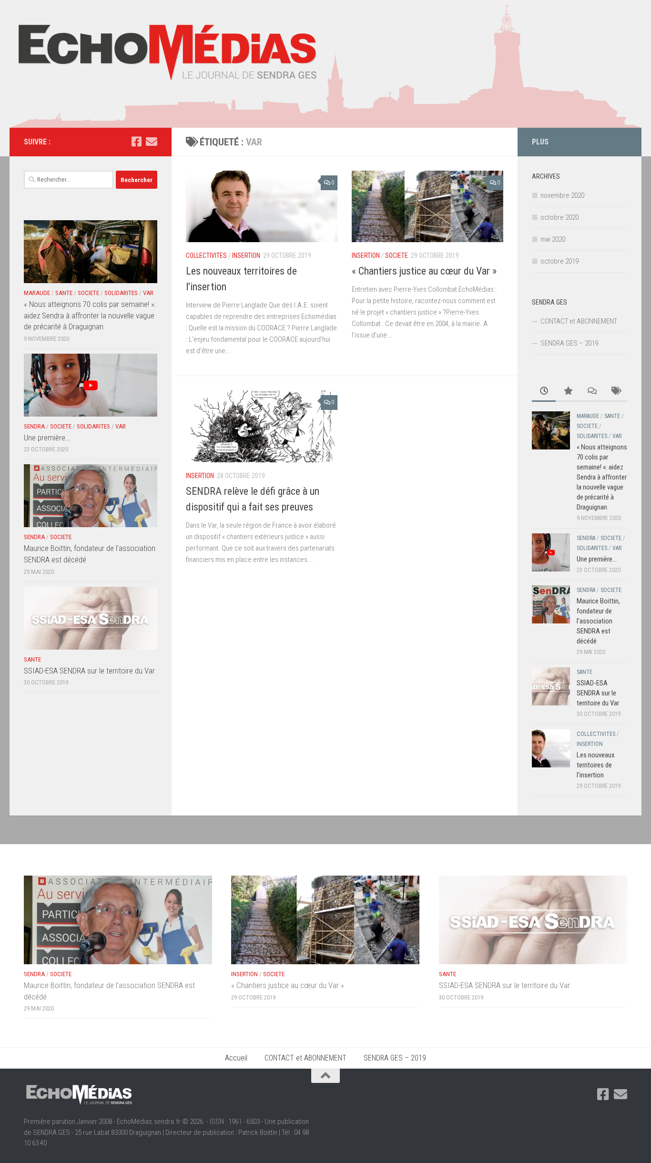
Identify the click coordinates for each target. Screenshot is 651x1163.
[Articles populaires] (568, 391)
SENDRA (34, 426)
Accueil (236, 1057)
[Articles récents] (544, 391)
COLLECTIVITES (206, 255)
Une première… (47, 437)
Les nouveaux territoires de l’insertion (596, 765)
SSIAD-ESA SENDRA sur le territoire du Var (89, 670)
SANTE (63, 292)
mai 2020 (552, 239)
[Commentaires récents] (591, 391)
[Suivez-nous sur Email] (151, 141)
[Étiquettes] (615, 391)
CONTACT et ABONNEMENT (578, 321)
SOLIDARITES (121, 292)
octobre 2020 (559, 217)
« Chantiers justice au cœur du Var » (424, 271)
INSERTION (246, 255)
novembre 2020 (562, 195)
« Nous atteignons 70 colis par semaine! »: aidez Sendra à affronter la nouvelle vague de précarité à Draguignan (90, 315)
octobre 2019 (559, 261)
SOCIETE (396, 255)
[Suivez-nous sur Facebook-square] (136, 141)
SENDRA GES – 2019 (569, 343)
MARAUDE (37, 292)
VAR (148, 292)
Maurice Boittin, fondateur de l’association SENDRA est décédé (598, 621)
